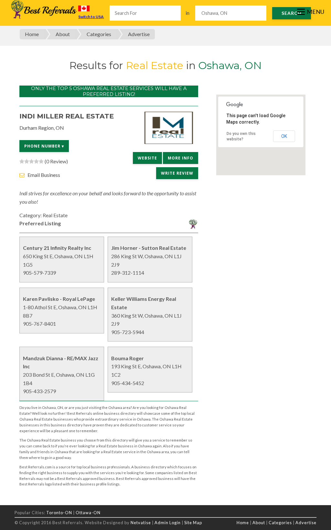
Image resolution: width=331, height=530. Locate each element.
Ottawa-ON (88, 512)
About (63, 34)
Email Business (43, 175)
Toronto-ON (59, 512)
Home (32, 34)
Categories (99, 34)
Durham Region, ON (41, 128)
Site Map (193, 522)
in (187, 13)
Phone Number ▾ (44, 146)
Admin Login (168, 522)
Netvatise (141, 522)
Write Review (177, 173)
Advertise (139, 34)
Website (147, 158)
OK (284, 136)
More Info (180, 158)
